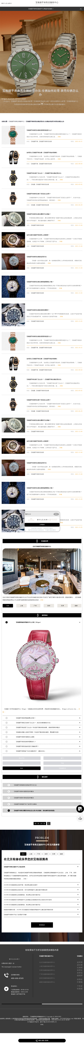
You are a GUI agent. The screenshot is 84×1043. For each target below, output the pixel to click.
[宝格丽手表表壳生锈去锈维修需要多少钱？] (13, 297)
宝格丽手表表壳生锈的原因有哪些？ (38, 310)
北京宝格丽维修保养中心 (47, 962)
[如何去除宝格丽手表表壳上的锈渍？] (13, 247)
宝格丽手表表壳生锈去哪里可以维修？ (39, 214)
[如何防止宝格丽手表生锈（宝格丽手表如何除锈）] (13, 164)
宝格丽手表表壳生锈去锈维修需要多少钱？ (40, 282)
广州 (35, 605)
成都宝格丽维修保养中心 (47, 982)
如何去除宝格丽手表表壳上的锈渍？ (38, 235)
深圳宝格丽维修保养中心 (47, 978)
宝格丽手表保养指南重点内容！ (26, 718)
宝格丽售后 (62, 768)
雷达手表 (21, 758)
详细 (59, 136)
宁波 (62, 763)
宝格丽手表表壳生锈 (45, 141)
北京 (7, 605)
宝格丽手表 (34, 141)
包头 (21, 768)
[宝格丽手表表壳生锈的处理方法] (13, 269)
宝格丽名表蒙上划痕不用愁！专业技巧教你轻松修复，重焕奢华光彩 (37, 732)
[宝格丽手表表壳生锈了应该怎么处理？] (13, 205)
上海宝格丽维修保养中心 (47, 966)
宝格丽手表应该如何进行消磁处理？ (27, 746)
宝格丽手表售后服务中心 (47, 2)
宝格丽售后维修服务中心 (38, 1016)
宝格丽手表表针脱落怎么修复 (25, 737)
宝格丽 (33, 184)
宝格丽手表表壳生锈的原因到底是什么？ (39, 130)
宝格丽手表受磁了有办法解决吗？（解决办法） (31, 751)
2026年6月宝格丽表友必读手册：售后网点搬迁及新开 (21, 885)
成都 (76, 605)
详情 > (42, 600)
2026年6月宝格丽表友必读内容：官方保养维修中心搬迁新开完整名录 (25, 890)
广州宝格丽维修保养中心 (47, 974)
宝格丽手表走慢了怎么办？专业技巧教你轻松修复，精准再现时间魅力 (38, 727)
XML (42, 1024)
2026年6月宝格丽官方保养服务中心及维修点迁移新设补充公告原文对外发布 (28, 900)
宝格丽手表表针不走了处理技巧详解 (15, 914)
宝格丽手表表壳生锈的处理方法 (37, 257)
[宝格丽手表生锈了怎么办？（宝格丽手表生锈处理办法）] (13, 185)
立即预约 (42, 525)
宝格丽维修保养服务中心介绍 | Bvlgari (28, 622)
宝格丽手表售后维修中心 (16, 121)
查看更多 (42, 925)
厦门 (62, 758)
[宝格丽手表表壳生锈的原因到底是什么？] (13, 144)
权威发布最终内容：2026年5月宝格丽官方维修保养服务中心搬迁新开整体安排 (28, 909)
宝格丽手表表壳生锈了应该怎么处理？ (39, 194)
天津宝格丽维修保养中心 (47, 970)
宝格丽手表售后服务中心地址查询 (14, 867)
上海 (21, 605)
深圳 (48, 605)
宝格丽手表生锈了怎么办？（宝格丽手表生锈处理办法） (44, 173)
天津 (62, 605)
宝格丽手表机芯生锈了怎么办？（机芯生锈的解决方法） (34, 723)
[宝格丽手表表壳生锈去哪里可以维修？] (13, 226)
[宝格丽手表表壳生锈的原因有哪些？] (13, 326)
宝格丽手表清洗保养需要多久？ (26, 741)
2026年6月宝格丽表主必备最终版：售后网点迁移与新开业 (22, 905)
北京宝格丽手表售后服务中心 (42, 546)
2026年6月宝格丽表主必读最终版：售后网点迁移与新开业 (22, 895)
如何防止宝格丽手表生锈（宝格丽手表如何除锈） (42, 152)
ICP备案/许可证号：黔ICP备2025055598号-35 (42, 1022)
